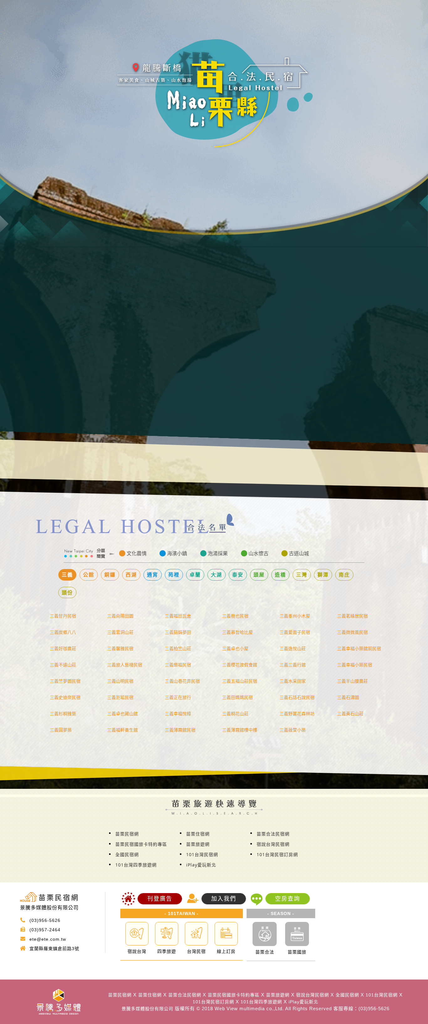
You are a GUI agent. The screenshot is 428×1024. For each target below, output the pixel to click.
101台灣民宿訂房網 (277, 854)
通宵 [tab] (152, 574)
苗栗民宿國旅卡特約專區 (141, 844)
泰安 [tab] (237, 574)
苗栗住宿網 (198, 834)
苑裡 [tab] (174, 574)
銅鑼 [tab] (110, 574)
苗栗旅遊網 (198, 844)
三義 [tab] (67, 574)
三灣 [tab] (301, 574)
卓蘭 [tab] (195, 574)
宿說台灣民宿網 (273, 844)
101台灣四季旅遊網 (136, 865)
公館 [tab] (88, 574)
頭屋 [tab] (259, 574)
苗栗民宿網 (127, 834)
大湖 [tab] (216, 574)
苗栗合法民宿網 (273, 834)
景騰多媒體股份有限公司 (147, 1008)
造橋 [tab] (280, 574)
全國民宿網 (127, 854)
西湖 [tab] (131, 574)
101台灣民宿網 (202, 854)
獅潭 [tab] (323, 574)
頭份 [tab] (67, 592)
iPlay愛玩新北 (201, 865)
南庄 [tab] (344, 574)
